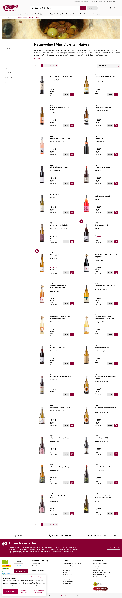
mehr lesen (37, 58)
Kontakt (100, 1)
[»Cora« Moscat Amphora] (86, 116)
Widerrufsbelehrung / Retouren (71, 568)
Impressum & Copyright (69, 566)
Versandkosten (36, 566)
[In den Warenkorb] (72, 94)
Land (6, 53)
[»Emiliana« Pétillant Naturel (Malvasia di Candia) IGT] (86, 504)
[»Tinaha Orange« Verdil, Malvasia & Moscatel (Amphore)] (86, 325)
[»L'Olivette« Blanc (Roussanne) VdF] (86, 85)
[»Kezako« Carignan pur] (86, 174)
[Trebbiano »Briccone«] (86, 355)
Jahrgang (7, 48)
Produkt (7, 63)
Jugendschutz (66, 570)
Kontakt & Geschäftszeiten (100, 563)
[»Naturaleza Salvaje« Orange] (42, 474)
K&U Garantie (22, 536)
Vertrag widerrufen (21, 571)
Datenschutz (66, 572)
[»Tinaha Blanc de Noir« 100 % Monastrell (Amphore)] (42, 325)
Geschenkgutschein (68, 581)
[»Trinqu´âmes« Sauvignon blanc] (86, 294)
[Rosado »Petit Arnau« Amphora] (42, 145)
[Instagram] (105, 1)
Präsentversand (36, 568)
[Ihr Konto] (114, 8)
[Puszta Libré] (86, 145)
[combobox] (56, 8)
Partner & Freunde (98, 570)
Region (7, 68)
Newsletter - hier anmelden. (100, 577)
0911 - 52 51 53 (69, 536)
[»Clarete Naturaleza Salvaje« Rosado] (42, 504)
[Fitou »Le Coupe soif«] (86, 233)
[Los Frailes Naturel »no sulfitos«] (42, 85)
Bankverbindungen (68, 577)
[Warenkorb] (118, 8)
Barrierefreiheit (67, 583)
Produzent (7, 43)
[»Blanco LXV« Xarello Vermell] (42, 415)
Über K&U (92, 1)
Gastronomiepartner (98, 574)
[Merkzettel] (110, 8)
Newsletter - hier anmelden (81, 1)
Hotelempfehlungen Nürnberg (101, 572)
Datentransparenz (67, 574)
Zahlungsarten (36, 563)
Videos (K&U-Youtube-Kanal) (101, 568)
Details (66, 94)
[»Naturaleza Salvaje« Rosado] (42, 445)
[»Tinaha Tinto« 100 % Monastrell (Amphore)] (86, 263)
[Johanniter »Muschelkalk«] (42, 233)
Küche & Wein (8, 73)
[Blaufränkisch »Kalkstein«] (42, 174)
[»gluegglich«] (42, 203)
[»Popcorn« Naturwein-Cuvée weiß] (42, 116)
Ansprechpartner (97, 566)
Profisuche (91, 8)
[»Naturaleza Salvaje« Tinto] (86, 474)
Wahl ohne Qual (9, 78)
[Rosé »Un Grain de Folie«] (86, 203)
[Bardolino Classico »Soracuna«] (42, 385)
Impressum (42, 577)
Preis (6, 83)
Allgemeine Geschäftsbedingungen (72, 563)
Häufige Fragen (67, 579)
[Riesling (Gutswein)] (42, 263)
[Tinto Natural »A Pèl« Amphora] (86, 445)
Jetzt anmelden (112, 548)
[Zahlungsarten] (18, 561)
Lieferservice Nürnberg (38, 570)
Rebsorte (7, 58)
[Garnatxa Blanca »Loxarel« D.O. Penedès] (86, 385)
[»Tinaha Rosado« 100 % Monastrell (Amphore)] (42, 294)
